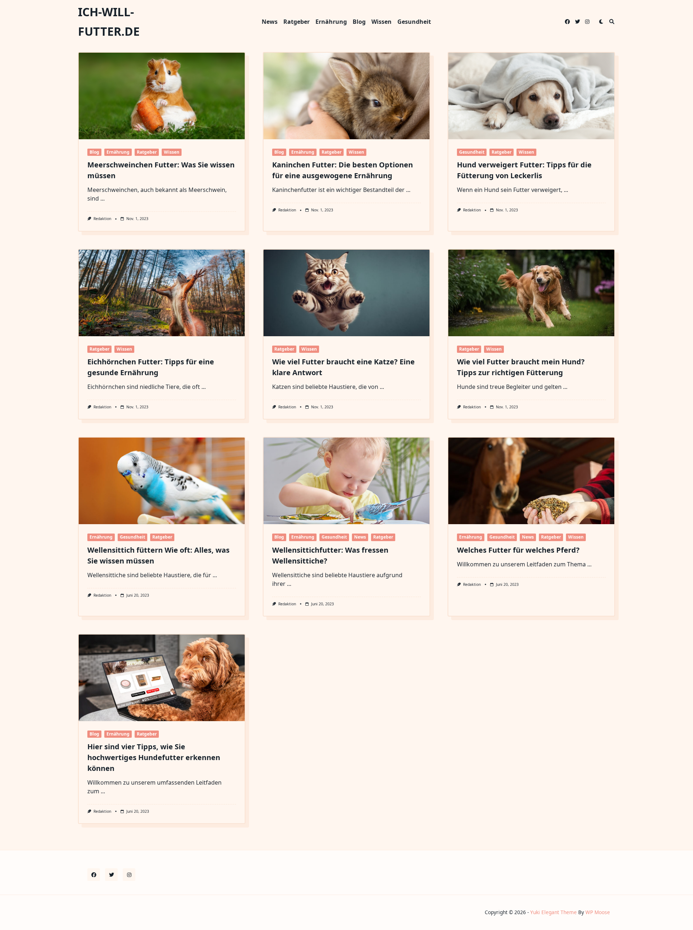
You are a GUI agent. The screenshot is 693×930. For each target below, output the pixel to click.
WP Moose (597, 912)
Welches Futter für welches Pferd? (518, 550)
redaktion (102, 218)
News (270, 22)
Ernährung (331, 22)
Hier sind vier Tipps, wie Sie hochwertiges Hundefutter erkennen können (153, 757)
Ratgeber (296, 22)
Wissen (381, 22)
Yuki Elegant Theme (553, 912)
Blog (359, 22)
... (102, 198)
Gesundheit (414, 22)
